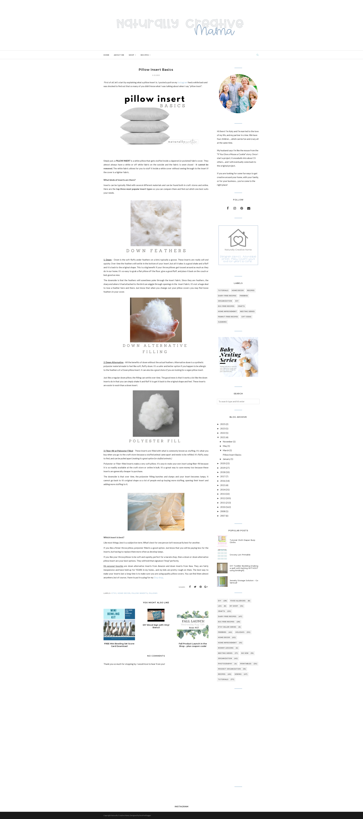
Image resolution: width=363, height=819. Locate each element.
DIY (237, 301)
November (228, 441)
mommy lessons (226, 648)
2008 (222, 511)
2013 (222, 494)
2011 (222, 502)
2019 (222, 467)
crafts (241, 306)
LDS (220, 606)
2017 (222, 476)
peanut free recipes (228, 317)
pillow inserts (140, 593)
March (226, 450)
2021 (222, 437)
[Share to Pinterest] (200, 587)
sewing (238, 674)
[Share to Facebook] (190, 587)
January (226, 459)
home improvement (227, 311)
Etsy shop (158, 577)
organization (225, 301)
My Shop (234, 606)
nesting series (247, 311)
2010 (222, 507)
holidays (240, 632)
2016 (222, 481)
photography (225, 664)
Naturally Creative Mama (120, 815)
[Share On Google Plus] (206, 587)
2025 (222, 424)
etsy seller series (227, 627)
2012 (222, 498)
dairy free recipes (227, 296)
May (225, 446)
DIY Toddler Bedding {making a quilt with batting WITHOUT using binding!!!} (244, 568)
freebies (244, 296)
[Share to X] (195, 587)
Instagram (183, 82)
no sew (244, 653)
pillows (153, 593)
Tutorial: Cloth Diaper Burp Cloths (242, 541)
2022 (222, 433)
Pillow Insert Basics (232, 454)
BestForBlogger (145, 815)
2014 (222, 489)
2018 (222, 472)
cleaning (222, 322)
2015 (222, 485)
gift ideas (246, 317)
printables (245, 664)
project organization (229, 669)
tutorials (223, 290)
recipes (251, 290)
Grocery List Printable (240, 555)
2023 (222, 428)
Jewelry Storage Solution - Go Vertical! (244, 581)
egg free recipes (226, 306)
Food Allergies (238, 601)
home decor (124, 593)
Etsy (114, 593)
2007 (222, 515)
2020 (222, 463)
